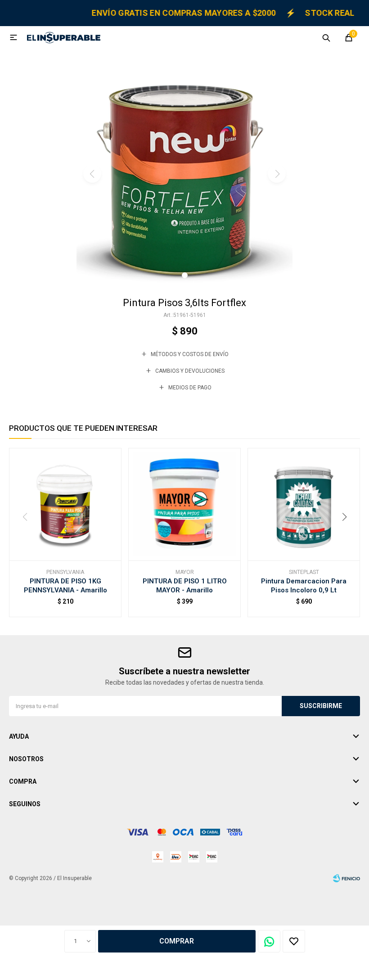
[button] (326, 37)
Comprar (176, 941)
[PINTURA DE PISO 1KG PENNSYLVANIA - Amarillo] (65, 504)
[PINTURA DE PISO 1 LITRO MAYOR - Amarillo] (184, 504)
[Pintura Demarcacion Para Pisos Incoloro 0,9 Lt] (304, 504)
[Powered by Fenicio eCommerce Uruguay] (346, 878)
